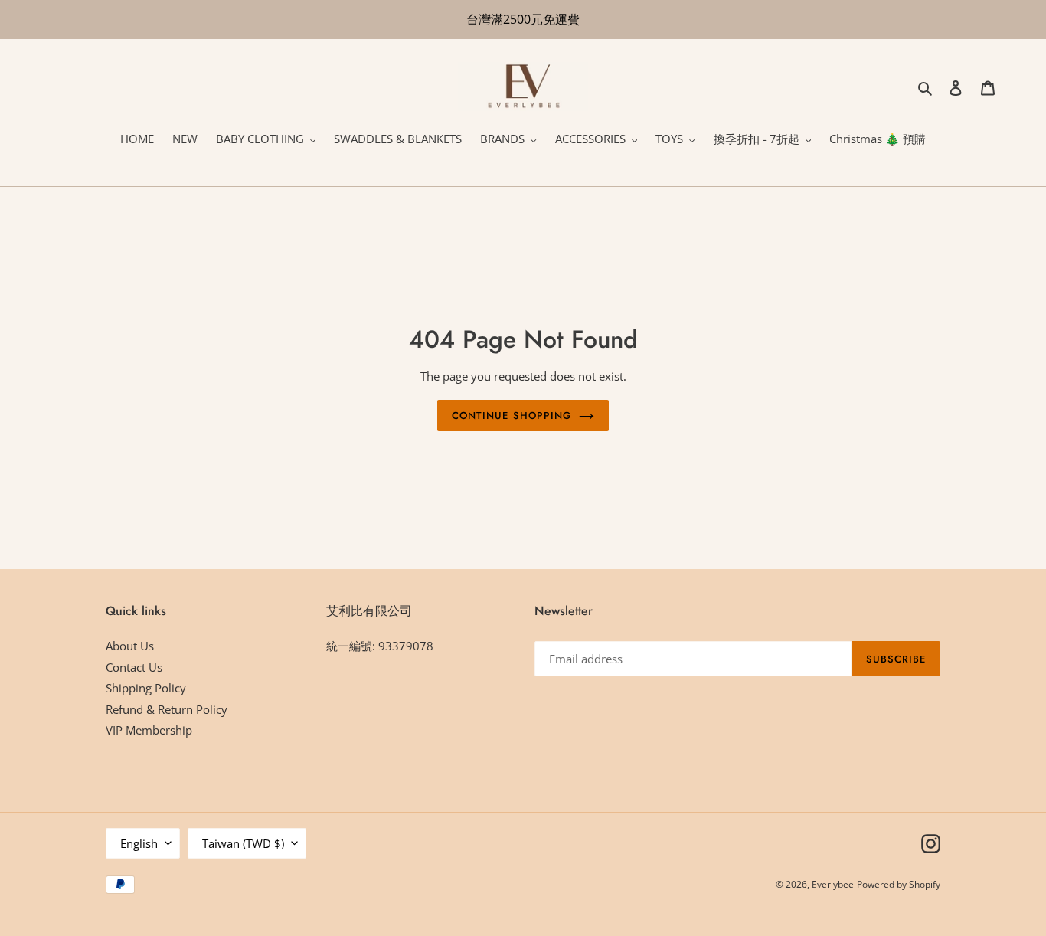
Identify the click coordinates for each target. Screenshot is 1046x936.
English (139, 843)
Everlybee (833, 884)
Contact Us (134, 667)
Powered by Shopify (898, 884)
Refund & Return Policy (166, 709)
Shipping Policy (146, 687)
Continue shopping (511, 415)
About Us (130, 645)
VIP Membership (149, 730)
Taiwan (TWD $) (243, 843)
